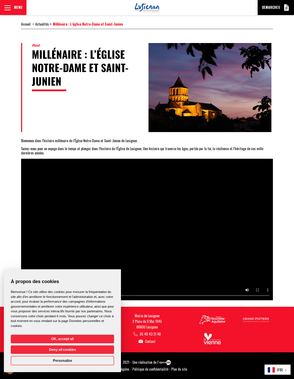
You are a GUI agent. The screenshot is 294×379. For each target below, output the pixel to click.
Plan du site (179, 369)
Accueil (26, 24)
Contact (150, 341)
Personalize (62, 360)
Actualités (42, 24)
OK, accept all (62, 339)
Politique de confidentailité (150, 369)
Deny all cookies (62, 349)
